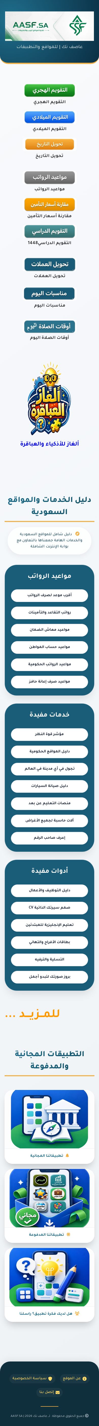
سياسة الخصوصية (29, 1379)
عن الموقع (72, 1379)
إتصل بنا (46, 1392)
